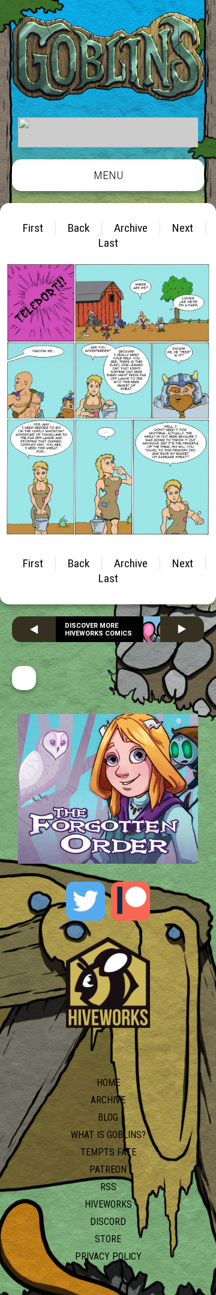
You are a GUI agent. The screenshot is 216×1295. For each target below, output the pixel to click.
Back (78, 228)
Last (108, 243)
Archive (131, 228)
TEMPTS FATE (108, 1152)
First (33, 228)
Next (182, 228)
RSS (108, 1187)
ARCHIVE (108, 1100)
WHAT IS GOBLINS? (108, 1134)
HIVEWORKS (108, 1204)
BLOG (108, 1117)
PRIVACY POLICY (108, 1256)
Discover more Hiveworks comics (98, 629)
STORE (108, 1239)
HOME (108, 1082)
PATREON (108, 1169)
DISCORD (108, 1221)
